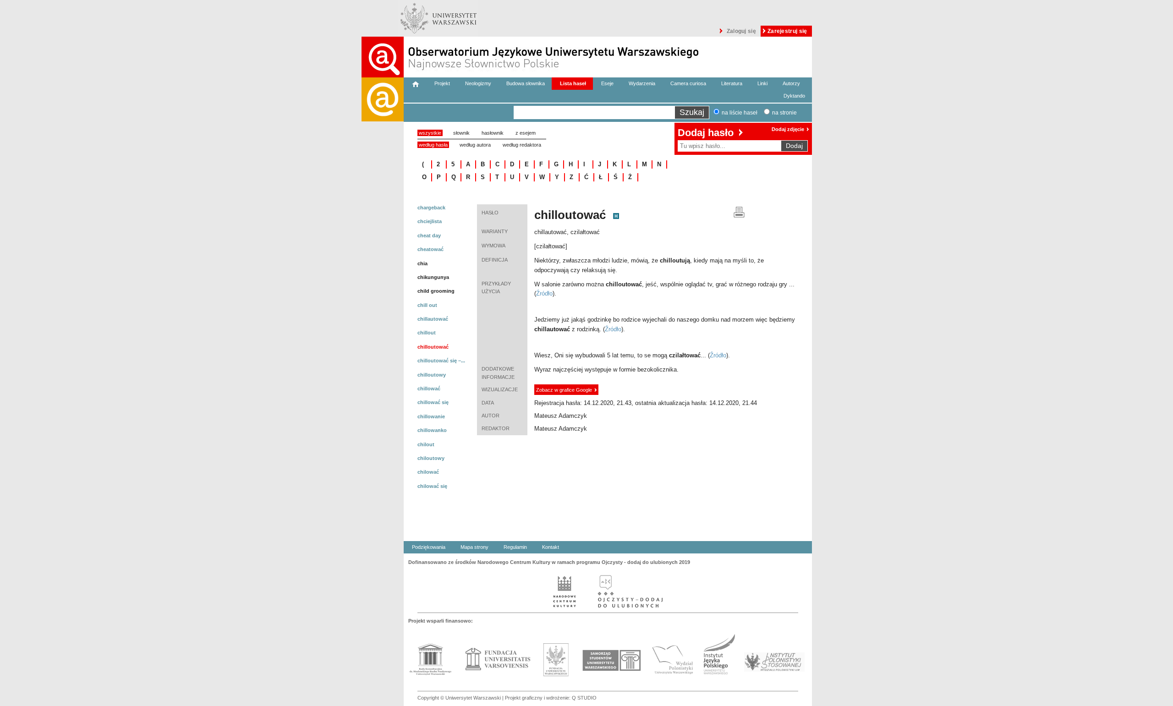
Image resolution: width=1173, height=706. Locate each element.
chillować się (433, 402)
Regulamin (515, 547)
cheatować (430, 249)
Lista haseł (573, 83)
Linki (762, 83)
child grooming (436, 291)
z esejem (525, 133)
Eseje (607, 83)
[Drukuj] (739, 211)
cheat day (429, 235)
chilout (425, 444)
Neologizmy (478, 83)
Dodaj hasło (706, 132)
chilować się (432, 486)
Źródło (544, 293)
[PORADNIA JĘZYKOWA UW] (383, 391)
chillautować (432, 319)
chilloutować (433, 347)
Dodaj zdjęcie (788, 129)
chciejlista (429, 221)
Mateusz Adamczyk (560, 415)
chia (422, 263)
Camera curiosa (688, 83)
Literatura (731, 83)
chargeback (431, 207)
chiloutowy (430, 458)
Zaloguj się (741, 31)
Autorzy (791, 83)
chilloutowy (431, 375)
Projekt (442, 83)
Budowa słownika (525, 83)
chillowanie (431, 416)
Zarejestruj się (787, 31)
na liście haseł (739, 112)
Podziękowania (428, 547)
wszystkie (430, 133)
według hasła (433, 145)
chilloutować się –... (441, 360)
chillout (426, 332)
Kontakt (550, 547)
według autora (475, 145)
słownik (461, 133)
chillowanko (432, 430)
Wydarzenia (642, 83)
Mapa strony (474, 547)
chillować (428, 388)
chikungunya (433, 277)
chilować (428, 472)
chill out (427, 305)
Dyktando (794, 96)
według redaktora (522, 145)
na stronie (784, 112)
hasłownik (493, 133)
